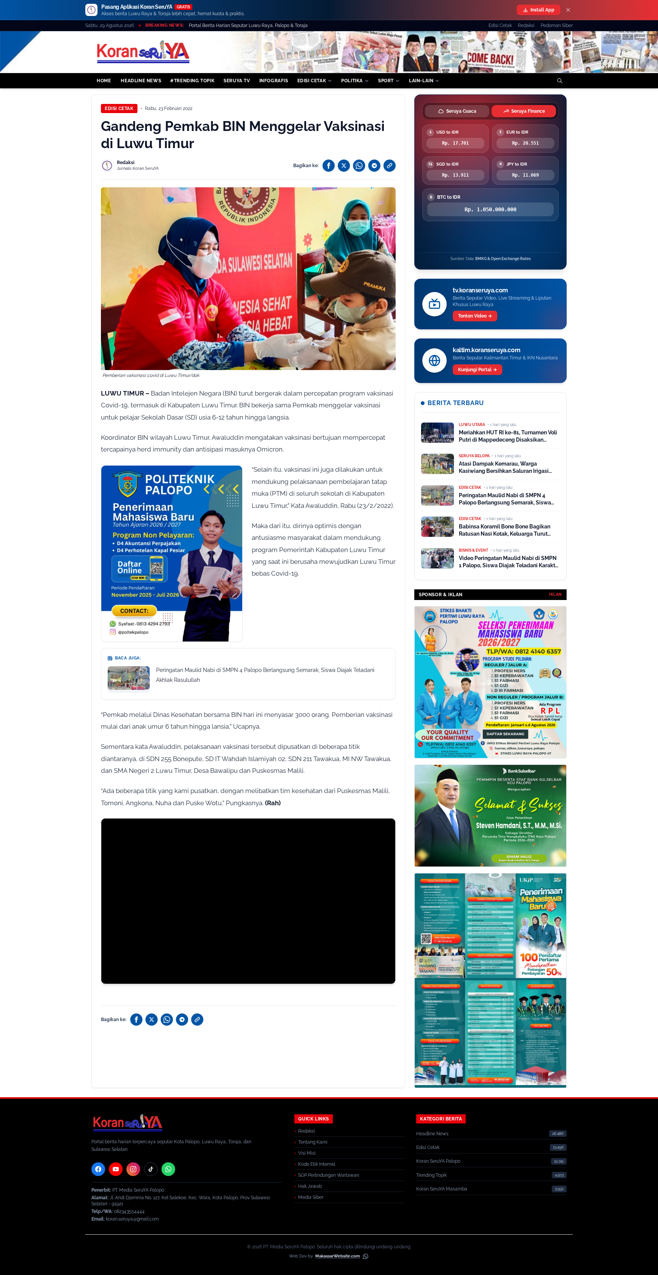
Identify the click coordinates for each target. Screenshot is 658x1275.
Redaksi (526, 25)
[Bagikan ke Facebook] (329, 166)
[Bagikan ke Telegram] (374, 166)
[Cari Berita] (560, 81)
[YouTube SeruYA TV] (116, 1169)
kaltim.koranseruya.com (486, 350)
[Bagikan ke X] (344, 166)
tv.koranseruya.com (480, 290)
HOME (104, 80)
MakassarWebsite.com (337, 1256)
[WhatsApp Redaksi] (168, 1169)
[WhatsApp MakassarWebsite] (365, 1256)
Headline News (432, 1133)
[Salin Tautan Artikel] (389, 166)
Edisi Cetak (500, 25)
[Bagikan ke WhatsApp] (359, 166)
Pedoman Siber (557, 25)
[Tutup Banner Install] (568, 9)
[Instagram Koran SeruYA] (133, 1169)
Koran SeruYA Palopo (438, 1161)
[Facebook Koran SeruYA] (98, 1169)
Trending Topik (431, 1175)
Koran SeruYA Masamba (441, 1189)
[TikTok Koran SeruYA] (151, 1169)
